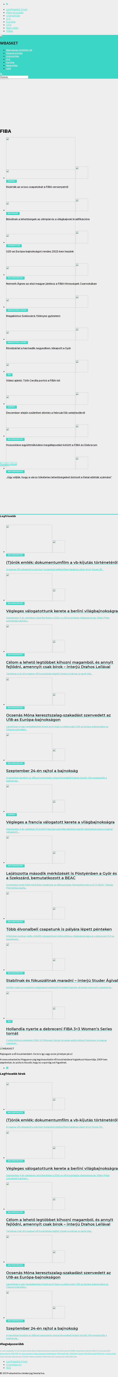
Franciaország (59, 1356)
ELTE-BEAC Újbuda (76, 1353)
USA (8, 24)
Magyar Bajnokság (43, 1350)
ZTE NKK (25, 1356)
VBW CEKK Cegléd (90, 1353)
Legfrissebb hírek (17, 9)
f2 (1, 1350)
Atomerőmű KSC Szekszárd (60, 1350)
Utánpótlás (13, 15)
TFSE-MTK (14, 1353)
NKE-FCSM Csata (71, 1356)
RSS (8, 1367)
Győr (18, 1350)
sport (4, 1350)
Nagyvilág (12, 27)
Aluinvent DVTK (104, 1350)
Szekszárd (8, 1356)
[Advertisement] (59, 103)
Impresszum (14, 1364)
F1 (15, 1350)
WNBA (73, 1350)
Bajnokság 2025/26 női (19, 50)
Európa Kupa (80, 1350)
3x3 (20, 1353)
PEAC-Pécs (101, 1353)
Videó (9, 31)
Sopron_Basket (5, 1353)
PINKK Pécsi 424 (48, 1356)
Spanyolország (17, 1356)
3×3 (8, 18)
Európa (10, 21)
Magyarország (15, 12)
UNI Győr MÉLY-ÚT (92, 1350)
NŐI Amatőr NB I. (63, 1353)
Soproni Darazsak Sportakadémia (45, 1353)
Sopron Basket (32, 1350)
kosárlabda (10, 1350)
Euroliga (23, 1350)
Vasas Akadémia (27, 1353)
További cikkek (8, 463)
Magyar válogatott (35, 1356)
